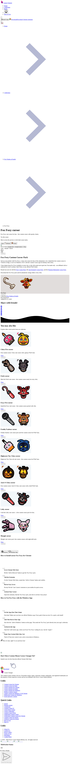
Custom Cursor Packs (10, 713)
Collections (7, 7)
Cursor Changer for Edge (11, 689)
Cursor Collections (9, 711)
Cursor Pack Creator (9, 710)
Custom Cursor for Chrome (11, 684)
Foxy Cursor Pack (21, 270)
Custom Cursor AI (9, 708)
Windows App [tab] (14, 552)
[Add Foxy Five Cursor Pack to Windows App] (4, 410)
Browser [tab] (5, 552)
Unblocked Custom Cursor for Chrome (14, 716)
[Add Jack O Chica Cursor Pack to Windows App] (4, 490)
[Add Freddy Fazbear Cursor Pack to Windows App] (4, 437)
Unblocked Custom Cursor (11, 714)
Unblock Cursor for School (11, 719)
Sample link (11, 246)
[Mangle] (16, 532)
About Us (6, 729)
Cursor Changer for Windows (12, 690)
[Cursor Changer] (2, 3)
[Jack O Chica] (16, 479)
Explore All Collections (7, 653)
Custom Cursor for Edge (10, 686)
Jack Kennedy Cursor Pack (36, 270)
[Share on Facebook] (35, 306)
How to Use (7, 14)
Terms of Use (7, 734)
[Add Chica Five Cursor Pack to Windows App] (4, 357)
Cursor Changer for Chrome (11, 687)
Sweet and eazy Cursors (10, 696)
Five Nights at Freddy (12, 296)
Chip (25, 246)
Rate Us (6, 722)
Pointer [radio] (14, 243)
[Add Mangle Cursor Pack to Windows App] (4, 544)
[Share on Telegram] (35, 313)
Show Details (5, 750)
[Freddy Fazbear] (16, 426)
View (2, 355)
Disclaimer (7, 735)
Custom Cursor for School (11, 717)
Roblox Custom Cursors (10, 692)
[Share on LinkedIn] (35, 311)
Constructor (7, 706)
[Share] (2, 252)
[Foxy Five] (16, 399)
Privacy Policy (8, 732)
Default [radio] (8, 243)
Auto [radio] (2, 243)
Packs (5, 9)
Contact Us (7, 730)
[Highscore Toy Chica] (16, 452)
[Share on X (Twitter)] (35, 308)
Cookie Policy (8, 737)
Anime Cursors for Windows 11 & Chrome (15, 693)
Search (6, 703)
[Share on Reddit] (35, 315)
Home (5, 6)
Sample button (18, 246)
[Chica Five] (16, 346)
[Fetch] (16, 373)
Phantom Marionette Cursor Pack (57, 270)
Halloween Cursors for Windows (13, 695)
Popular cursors (8, 705)
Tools (6, 10)
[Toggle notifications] (1, 21)
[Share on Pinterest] (35, 310)
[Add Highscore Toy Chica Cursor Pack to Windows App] (4, 464)
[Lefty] (16, 506)
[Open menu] (1, 17)
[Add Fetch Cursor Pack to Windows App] (4, 384)
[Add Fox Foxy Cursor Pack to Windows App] (4, 254)
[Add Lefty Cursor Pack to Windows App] (4, 517)
